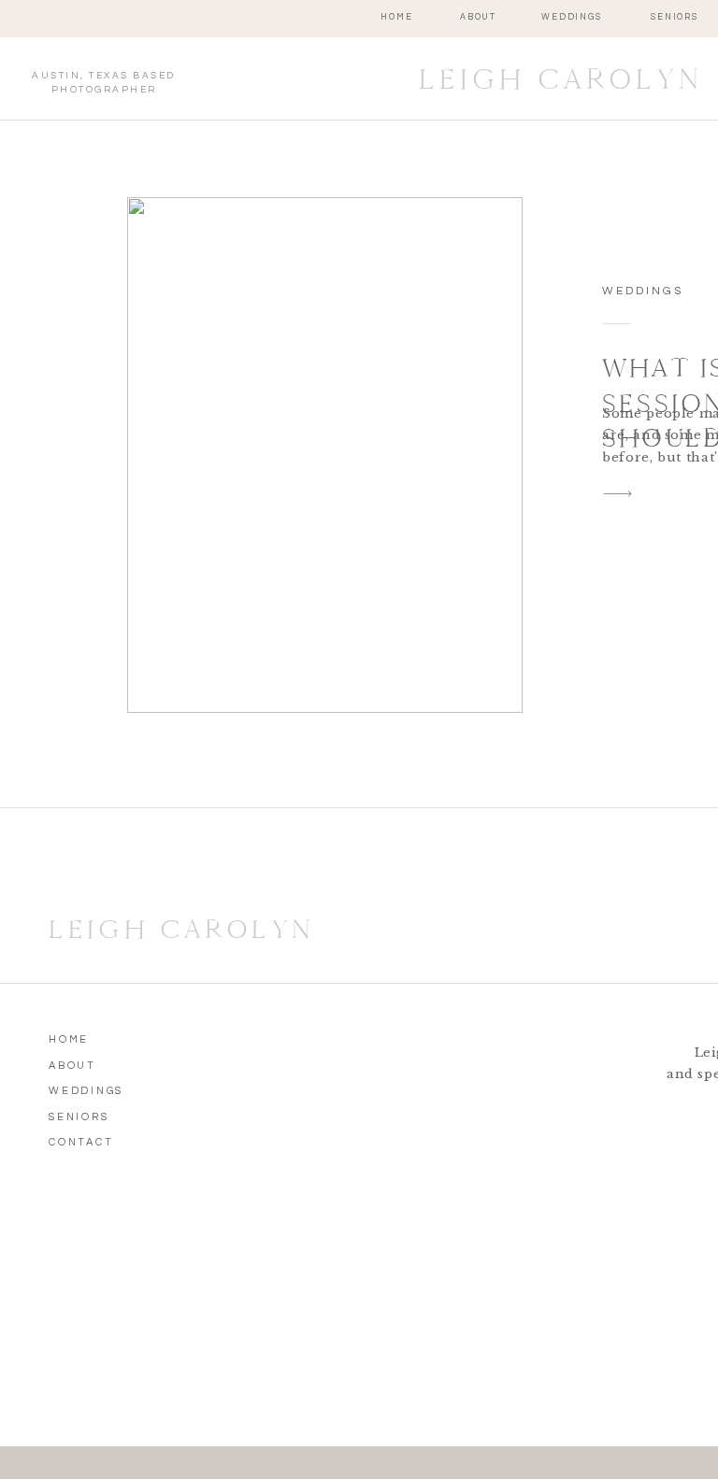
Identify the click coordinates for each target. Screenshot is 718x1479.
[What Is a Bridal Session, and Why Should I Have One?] (325, 455)
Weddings (642, 291)
